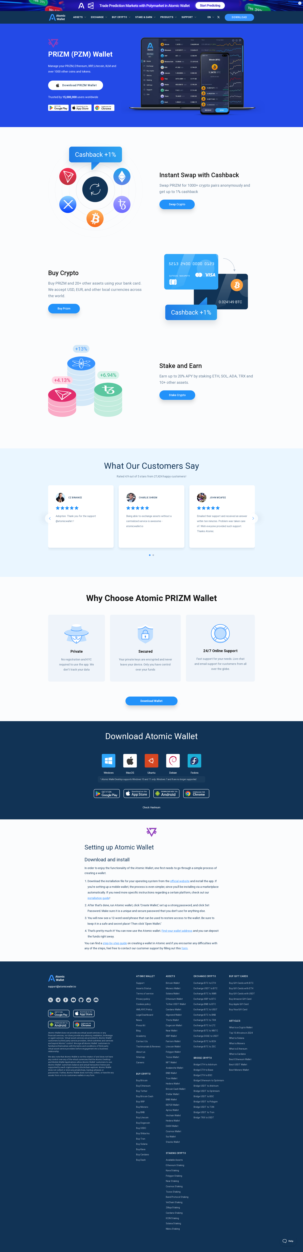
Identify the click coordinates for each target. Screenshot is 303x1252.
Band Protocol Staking (177, 1197)
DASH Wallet (172, 1126)
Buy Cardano (142, 1154)
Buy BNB (140, 1112)
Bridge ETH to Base (203, 1070)
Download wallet (151, 701)
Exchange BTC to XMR (205, 993)
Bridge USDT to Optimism (207, 1091)
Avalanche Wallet (174, 1068)
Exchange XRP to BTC (205, 999)
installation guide (98, 898)
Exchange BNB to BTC (205, 1004)
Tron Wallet (171, 1078)
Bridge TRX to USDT (204, 1117)
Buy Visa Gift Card (238, 1009)
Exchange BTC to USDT (205, 1009)
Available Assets (174, 1160)
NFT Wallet (171, 1062)
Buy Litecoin (142, 1117)
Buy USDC (141, 1128)
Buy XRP (140, 1101)
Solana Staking (173, 1223)
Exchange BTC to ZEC (205, 1046)
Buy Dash (141, 1160)
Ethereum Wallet (174, 999)
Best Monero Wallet (239, 1070)
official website (180, 881)
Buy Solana (141, 1144)
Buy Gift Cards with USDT (242, 993)
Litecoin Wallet (173, 1046)
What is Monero (237, 1043)
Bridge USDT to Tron (204, 1112)
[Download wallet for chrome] (104, 108)
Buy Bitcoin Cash (144, 1096)
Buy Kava (140, 1149)
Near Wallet (171, 1030)
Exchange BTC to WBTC (206, 1030)
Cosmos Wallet (173, 1131)
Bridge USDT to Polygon (206, 1101)
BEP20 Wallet (172, 1105)
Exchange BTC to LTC (204, 1025)
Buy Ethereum (143, 1086)
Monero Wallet (173, 988)
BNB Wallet (171, 1073)
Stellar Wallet (172, 1094)
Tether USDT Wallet (176, 1004)
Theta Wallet (172, 1020)
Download (239, 17)
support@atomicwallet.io (62, 986)
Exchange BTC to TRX (205, 1020)
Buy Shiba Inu (143, 1133)
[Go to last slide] (49, 518)
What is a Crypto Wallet (240, 1027)
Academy (141, 1036)
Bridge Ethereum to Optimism (209, 1080)
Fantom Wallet (173, 1041)
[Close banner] (299, 3)
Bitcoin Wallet (173, 983)
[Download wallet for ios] (81, 108)
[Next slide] (253, 518)
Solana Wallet (173, 993)
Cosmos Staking (174, 1186)
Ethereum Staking (175, 1165)
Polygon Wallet (173, 1052)
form (184, 948)
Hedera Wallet (173, 1083)
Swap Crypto (177, 204)
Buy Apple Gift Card (239, 1004)
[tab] (150, 555)
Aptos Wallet (172, 1110)
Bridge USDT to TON (204, 1107)
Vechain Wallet (173, 1115)
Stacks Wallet (173, 1142)
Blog (138, 1030)
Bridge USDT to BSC (204, 1096)
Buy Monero (142, 1107)
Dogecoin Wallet (174, 1025)
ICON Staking (172, 1218)
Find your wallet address (177, 930)
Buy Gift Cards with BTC (241, 983)
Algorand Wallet (174, 1015)
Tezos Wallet (172, 1057)
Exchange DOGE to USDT (206, 1036)
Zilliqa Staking (173, 1207)
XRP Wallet (171, 1036)
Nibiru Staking (173, 1229)
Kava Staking (172, 1170)
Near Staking (172, 1181)
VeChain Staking (174, 1202)
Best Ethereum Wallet (240, 1059)
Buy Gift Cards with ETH (241, 988)
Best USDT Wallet (238, 1064)
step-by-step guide (115, 943)
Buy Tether (141, 1091)
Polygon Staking (174, 1176)
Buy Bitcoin (142, 1080)
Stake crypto (177, 395)
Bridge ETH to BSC (203, 1075)
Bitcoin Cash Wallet (175, 1089)
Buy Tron (140, 1139)
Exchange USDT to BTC (205, 988)
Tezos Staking (173, 1192)
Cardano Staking (174, 1213)
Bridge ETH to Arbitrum (205, 1064)
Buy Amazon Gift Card (240, 999)
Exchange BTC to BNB (205, 1015)
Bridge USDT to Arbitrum (206, 1086)
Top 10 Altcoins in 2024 (241, 1033)
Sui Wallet (171, 1136)
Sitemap (140, 1057)
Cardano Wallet (173, 1009)
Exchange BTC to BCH (205, 1041)
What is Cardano (237, 1054)
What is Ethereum (238, 1049)
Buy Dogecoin (143, 1123)
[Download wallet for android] (58, 108)
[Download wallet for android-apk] (166, 793)
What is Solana (236, 1038)
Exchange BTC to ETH (205, 983)
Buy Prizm (64, 308)
